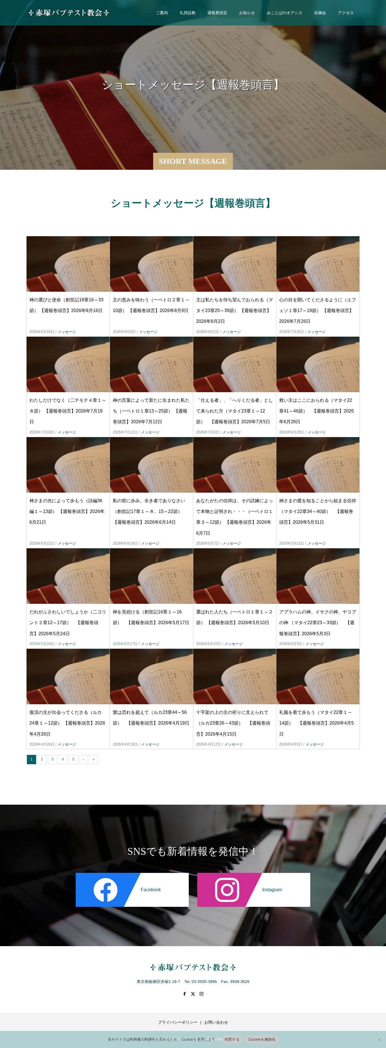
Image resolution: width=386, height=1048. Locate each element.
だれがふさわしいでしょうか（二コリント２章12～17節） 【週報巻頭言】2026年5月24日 (67, 622)
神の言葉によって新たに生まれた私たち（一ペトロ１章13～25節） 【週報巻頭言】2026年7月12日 (151, 411)
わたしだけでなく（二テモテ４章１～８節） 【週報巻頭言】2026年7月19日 (67, 411)
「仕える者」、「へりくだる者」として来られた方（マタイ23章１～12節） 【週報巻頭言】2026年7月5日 (234, 411)
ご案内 (162, 12)
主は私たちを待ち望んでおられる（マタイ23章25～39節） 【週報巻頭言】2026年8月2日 (234, 310)
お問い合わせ (216, 1022)
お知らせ (247, 12)
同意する (232, 1039)
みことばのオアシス (284, 12)
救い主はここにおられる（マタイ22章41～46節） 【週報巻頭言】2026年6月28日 (316, 411)
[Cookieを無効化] (379, 1039)
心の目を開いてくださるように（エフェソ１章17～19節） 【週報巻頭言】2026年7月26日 (317, 310)
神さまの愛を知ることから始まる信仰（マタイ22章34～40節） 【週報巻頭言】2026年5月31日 (317, 511)
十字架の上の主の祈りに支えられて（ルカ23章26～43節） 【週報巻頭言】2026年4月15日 (233, 723)
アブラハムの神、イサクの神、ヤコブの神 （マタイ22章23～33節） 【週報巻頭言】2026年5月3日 (317, 622)
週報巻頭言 (217, 12)
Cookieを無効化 (262, 1039)
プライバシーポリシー (178, 1022)
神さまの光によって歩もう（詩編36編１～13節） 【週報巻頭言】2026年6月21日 (67, 511)
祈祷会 (320, 12)
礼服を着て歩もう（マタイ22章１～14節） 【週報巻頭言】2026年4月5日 (316, 723)
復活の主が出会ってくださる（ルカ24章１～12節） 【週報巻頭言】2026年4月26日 (67, 723)
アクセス (346, 12)
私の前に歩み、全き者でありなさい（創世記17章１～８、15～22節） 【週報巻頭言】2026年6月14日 (149, 511)
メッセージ (67, 332)
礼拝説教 (188, 12)
